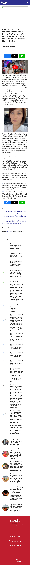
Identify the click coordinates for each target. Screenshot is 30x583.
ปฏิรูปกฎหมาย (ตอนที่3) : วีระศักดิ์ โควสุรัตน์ (16, 347)
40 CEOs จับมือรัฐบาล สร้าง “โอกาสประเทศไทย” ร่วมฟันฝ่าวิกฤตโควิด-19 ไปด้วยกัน (16, 256)
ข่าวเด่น (12, 46)
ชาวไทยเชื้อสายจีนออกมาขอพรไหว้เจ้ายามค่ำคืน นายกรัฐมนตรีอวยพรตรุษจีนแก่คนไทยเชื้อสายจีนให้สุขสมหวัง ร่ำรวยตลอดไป (16, 431)
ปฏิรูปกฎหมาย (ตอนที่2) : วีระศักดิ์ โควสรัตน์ (16, 356)
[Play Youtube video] (15, 67)
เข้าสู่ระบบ (9, 231)
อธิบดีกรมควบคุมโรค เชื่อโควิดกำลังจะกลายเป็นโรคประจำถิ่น (16, 247)
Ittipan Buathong (6, 44)
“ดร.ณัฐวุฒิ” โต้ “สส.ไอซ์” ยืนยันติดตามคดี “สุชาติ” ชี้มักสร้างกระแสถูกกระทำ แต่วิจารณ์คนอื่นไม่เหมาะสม (16, 443)
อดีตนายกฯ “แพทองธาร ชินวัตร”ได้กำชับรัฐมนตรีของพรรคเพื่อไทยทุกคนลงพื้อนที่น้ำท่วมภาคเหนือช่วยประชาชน (16, 454)
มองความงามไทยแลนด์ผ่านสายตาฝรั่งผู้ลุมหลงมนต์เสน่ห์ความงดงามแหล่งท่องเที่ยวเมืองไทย (16, 285)
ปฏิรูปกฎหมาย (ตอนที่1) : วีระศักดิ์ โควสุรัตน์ (16, 364)
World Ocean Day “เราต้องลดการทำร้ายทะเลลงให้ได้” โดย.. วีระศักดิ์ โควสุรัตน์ (16, 339)
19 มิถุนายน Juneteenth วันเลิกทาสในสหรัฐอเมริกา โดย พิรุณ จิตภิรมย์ (16, 309)
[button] (23, 2)
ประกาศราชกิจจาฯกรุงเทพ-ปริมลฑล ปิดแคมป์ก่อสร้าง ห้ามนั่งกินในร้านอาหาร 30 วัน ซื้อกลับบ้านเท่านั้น (16, 275)
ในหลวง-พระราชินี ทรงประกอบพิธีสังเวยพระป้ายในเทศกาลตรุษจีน (16, 387)
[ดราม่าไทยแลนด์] (4, 2)
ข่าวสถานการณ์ (5, 46)
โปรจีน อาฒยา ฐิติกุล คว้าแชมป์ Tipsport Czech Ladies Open (15, 265)
